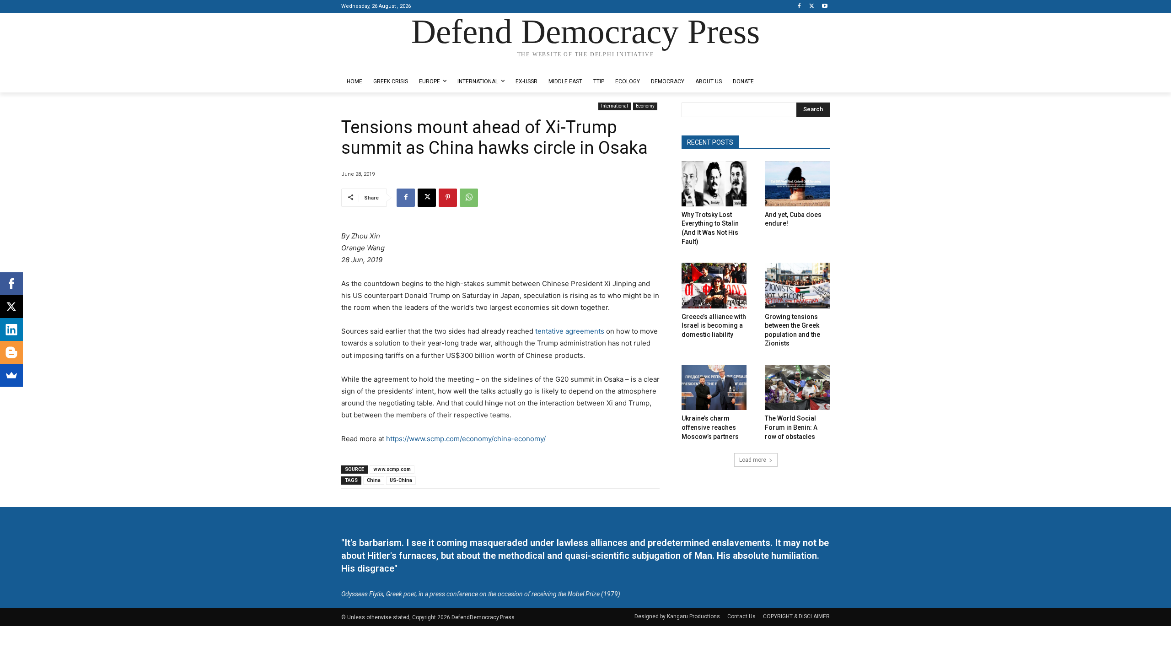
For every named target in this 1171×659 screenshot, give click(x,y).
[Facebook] (799, 6)
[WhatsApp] (469, 198)
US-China (401, 480)
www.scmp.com (392, 469)
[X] (811, 6)
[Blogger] (11, 352)
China (374, 480)
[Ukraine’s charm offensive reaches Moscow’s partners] (714, 387)
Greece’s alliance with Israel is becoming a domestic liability (714, 325)
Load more (752, 460)
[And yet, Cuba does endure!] (797, 183)
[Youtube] (824, 6)
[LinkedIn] (11, 329)
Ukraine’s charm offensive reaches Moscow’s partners (710, 427)
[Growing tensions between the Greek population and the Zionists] (797, 285)
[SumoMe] (11, 375)
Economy (645, 105)
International (614, 105)
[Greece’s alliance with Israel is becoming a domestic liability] (714, 285)
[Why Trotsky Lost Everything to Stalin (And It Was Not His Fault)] (714, 183)
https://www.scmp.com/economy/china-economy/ (466, 438)
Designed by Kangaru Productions (377, 63)
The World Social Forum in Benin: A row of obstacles (791, 427)
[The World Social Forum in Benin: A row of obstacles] (797, 387)
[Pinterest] (448, 198)
